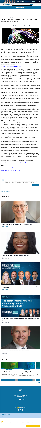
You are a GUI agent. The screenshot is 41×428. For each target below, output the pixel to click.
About (20, 388)
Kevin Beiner (4, 321)
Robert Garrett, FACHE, (14, 320)
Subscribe (35, 184)
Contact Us (20, 391)
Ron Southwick (5, 226)
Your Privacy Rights (20, 396)
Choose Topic (19, 7)
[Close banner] (39, 1)
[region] (20, 423)
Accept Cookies (29, 425)
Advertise (20, 389)
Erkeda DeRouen (6, 257)
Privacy (20, 394)
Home (14, 417)
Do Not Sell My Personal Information (20, 395)
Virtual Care (3, 191)
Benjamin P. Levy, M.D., (22, 320)
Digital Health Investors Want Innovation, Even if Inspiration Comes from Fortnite (18, 173)
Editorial (20, 390)
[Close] (39, 420)
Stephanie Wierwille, (6, 320)
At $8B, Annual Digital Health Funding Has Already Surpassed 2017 (15, 167)
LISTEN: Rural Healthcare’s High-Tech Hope (11, 66)
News (22, 417)
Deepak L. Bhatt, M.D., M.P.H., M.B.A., (32, 320)
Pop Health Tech (9, 191)
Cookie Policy (8, 423)
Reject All (36, 425)
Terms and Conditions (20, 393)
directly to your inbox (22, 162)
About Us (18, 417)
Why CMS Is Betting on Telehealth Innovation (10, 170)
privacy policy (21, 187)
